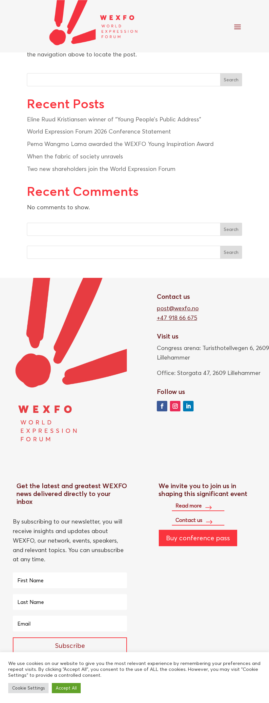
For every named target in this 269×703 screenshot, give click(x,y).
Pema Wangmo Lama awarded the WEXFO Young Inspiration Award (120, 144)
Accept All (66, 688)
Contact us (189, 520)
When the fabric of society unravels (75, 156)
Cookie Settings (28, 688)
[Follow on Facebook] (162, 406)
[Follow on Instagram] (175, 406)
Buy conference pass (198, 538)
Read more (189, 505)
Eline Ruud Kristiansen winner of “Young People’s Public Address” (114, 119)
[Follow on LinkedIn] (188, 406)
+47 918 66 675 (177, 317)
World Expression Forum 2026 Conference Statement (99, 131)
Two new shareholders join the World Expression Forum (101, 169)
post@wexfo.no (178, 308)
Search (231, 80)
